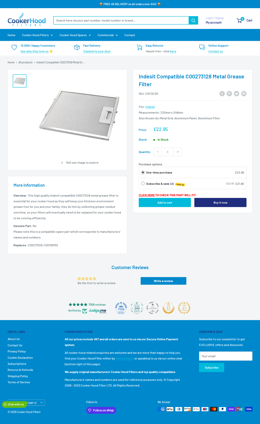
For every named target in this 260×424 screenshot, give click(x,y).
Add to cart (164, 202)
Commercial (106, 35)
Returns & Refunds (20, 369)
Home (11, 35)
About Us (14, 339)
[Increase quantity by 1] (178, 152)
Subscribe (212, 367)
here (173, 51)
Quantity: (145, 152)
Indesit (150, 106)
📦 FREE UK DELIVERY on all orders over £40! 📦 (130, 4)
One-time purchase (159, 172)
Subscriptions (17, 363)
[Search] (193, 20)
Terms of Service (19, 382)
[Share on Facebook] (222, 93)
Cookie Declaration (20, 357)
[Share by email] (243, 93)
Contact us (215, 51)
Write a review (163, 281)
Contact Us (15, 345)
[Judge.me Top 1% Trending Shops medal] (184, 308)
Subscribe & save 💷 (165, 184)
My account (214, 22)
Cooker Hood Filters (35, 35)
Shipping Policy (18, 376)
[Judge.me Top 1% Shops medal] (168, 308)
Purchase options (150, 164)
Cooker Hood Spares (73, 35)
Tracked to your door (97, 51)
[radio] (143, 172)
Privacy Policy (17, 351)
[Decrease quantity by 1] (158, 152)
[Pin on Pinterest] (229, 93)
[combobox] (121, 20)
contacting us (125, 358)
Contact (129, 35)
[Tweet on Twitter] (236, 93)
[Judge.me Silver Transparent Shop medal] (153, 308)
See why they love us (35, 51)
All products (25, 62)
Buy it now (220, 202)
